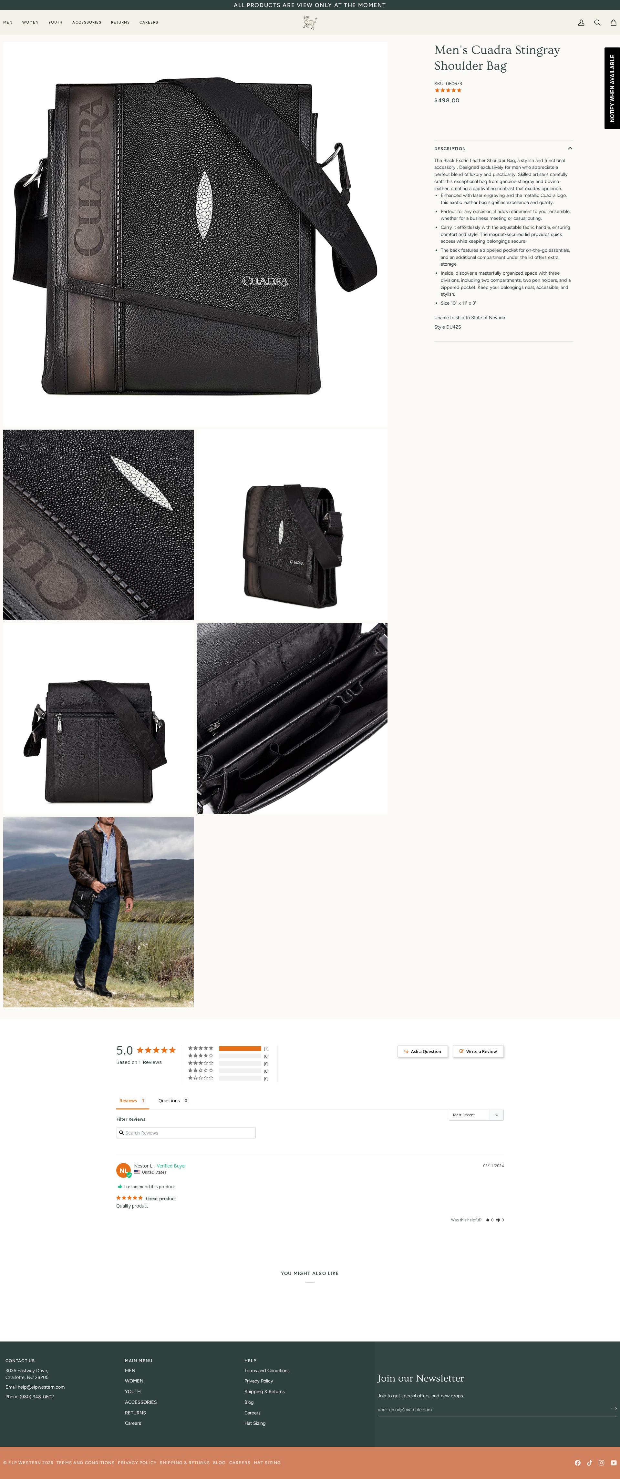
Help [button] (250, 1360)
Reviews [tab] (128, 1100)
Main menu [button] (139, 1360)
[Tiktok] (589, 1463)
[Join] (611, 1408)
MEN (130, 1370)
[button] (10, 22)
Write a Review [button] (481, 1051)
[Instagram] (601, 1463)
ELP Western (24, 1462)
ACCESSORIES (141, 1402)
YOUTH (133, 1391)
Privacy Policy (258, 1381)
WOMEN (134, 1381)
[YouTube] (614, 1463)
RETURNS (135, 1413)
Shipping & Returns (264, 1391)
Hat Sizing (255, 1423)
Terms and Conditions (267, 1370)
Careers (133, 1423)
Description (450, 148)
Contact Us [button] (20, 1360)
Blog (249, 1402)
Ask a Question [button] (426, 1051)
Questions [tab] (169, 1100)
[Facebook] (578, 1463)
